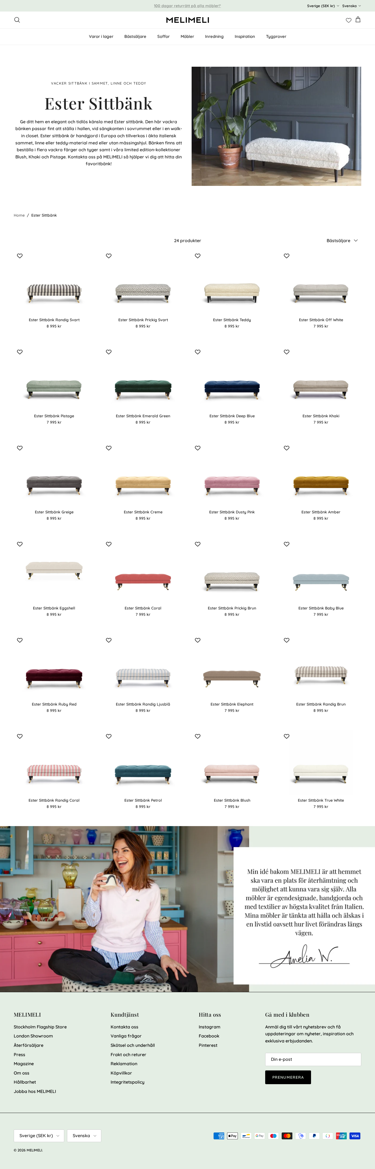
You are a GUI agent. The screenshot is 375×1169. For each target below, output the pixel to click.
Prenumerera (288, 1077)
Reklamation (124, 1063)
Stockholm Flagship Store (40, 1027)
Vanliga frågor (126, 1036)
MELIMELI (34, 1150)
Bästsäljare (135, 36)
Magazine (24, 1063)
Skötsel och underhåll (133, 1045)
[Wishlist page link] (348, 20)
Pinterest (208, 1045)
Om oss (21, 1073)
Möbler (187, 36)
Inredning (214, 36)
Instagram (209, 1027)
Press (19, 1054)
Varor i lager (101, 36)
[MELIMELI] (187, 20)
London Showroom (33, 1036)
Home (19, 215)
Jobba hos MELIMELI (35, 1091)
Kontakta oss (124, 1027)
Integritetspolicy (127, 1082)
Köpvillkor (121, 1073)
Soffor (163, 36)
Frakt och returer (128, 1054)
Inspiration (245, 36)
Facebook (209, 1036)
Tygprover (276, 36)
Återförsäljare (28, 1045)
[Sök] (17, 19)
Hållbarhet (25, 1082)
